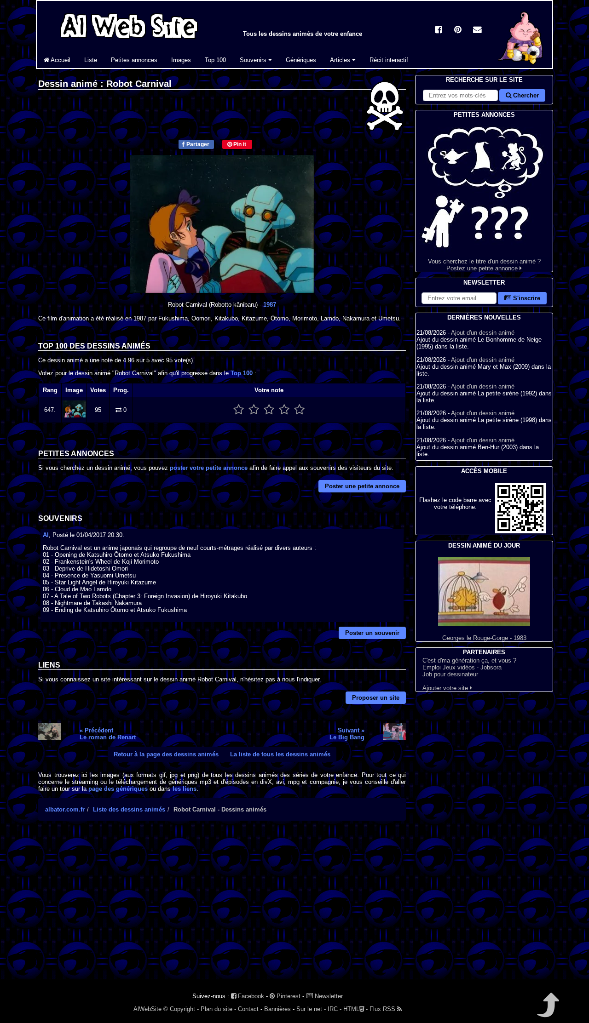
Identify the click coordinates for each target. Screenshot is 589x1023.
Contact (248, 1009)
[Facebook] (438, 30)
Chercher (525, 95)
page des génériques (118, 788)
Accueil (59, 60)
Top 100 (215, 60)
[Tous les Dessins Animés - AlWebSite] (129, 40)
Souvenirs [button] (254, 60)
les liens (184, 788)
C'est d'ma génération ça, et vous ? (469, 660)
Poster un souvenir (372, 632)
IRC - (334, 1009)
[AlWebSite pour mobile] (520, 531)
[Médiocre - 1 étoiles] (238, 410)
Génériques (301, 60)
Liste (90, 60)
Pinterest (287, 996)
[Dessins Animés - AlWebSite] (521, 66)
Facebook (250, 996)
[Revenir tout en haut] (547, 1011)
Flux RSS (383, 1009)
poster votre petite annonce (209, 467)
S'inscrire (525, 298)
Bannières (277, 1009)
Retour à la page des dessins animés (166, 754)
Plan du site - (218, 1009)
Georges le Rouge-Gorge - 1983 (484, 637)
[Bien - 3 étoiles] (269, 410)
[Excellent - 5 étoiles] (299, 410)
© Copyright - (181, 1009)
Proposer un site (375, 697)
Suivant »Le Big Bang (346, 734)
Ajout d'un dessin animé (482, 332)
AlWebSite (147, 1009)
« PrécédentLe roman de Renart (108, 734)
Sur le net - (311, 1009)
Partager (197, 144)
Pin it (239, 144)
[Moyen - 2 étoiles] (253, 410)
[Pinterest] (458, 30)
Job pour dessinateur (450, 674)
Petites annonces (134, 60)
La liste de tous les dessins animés (280, 754)
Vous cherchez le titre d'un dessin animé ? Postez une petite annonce (484, 265)
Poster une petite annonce (362, 486)
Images (181, 60)
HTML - (355, 1009)
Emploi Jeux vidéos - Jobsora (462, 667)
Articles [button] (341, 60)
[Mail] (477, 30)
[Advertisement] (222, 908)
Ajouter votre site (446, 688)
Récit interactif (389, 60)
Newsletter (328, 996)
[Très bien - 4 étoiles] (284, 410)
